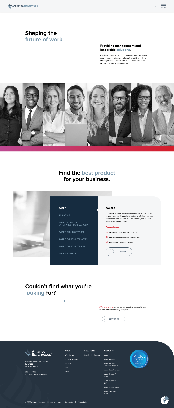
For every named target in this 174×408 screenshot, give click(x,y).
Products (109, 350)
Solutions (89, 350)
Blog (66, 367)
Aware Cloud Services (112, 370)
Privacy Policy (83, 402)
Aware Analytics (109, 359)
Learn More (121, 251)
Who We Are (69, 355)
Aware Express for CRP (110, 381)
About (68, 350)
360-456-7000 (30, 372)
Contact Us (69, 402)
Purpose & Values (71, 359)
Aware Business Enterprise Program (111, 364)
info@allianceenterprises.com (36, 374)
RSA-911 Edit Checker (92, 355)
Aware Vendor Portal (111, 387)
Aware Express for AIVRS (110, 375)
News (67, 371)
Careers (68, 363)
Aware (106, 355)
